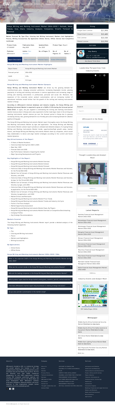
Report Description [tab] (14, 59)
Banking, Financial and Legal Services (96, 388)
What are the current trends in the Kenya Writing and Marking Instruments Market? (37, 267)
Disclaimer (44, 381)
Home (22, 4)
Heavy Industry (89, 375)
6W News (69, 4)
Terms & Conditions (47, 375)
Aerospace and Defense (92, 366)
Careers (43, 370)
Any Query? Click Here (92, 61)
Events (77, 4)
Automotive (88, 383)
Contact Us (101, 4)
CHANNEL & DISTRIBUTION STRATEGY (70, 375)
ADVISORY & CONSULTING (66, 366)
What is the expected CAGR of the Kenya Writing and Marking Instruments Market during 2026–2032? (40, 260)
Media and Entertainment (92, 392)
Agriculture (88, 396)
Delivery (43, 377)
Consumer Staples (90, 385)
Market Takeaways (88, 4)
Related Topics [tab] (43, 59)
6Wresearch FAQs (46, 379)
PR (43, 4)
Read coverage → (90, 144)
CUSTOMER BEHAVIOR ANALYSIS (68, 379)
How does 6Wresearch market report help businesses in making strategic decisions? (37, 285)
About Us (29, 4)
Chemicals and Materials (92, 368)
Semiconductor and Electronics (94, 370)
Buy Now (92, 45)
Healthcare (88, 381)
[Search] (104, 111)
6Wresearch (13, 404)
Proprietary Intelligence (55, 4)
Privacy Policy (45, 373)
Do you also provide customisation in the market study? (27, 292)
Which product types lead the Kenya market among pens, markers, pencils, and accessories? (40, 279)
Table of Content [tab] (30, 59)
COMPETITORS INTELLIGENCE (67, 373)
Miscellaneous (89, 394)
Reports (37, 4)
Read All (81, 353)
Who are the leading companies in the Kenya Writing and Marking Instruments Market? (38, 273)
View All (93, 188)
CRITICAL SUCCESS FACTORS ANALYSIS (70, 385)
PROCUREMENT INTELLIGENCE (68, 377)
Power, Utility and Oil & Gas (93, 373)
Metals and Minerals (91, 390)
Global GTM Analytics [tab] (58, 59)
